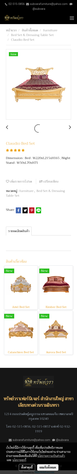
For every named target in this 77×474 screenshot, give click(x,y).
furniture (26, 191)
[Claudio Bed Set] (38, 84)
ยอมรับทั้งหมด (47, 467)
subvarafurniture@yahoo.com (49, 3)
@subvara (39, 8)
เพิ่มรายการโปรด (20, 181)
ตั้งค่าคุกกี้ (27, 467)
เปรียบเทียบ (50, 181)
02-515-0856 (16, 3)
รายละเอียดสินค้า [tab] (18, 231)
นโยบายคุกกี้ (19, 460)
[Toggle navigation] (72, 18)
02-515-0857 (41, 426)
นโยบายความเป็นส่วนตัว (51, 456)
